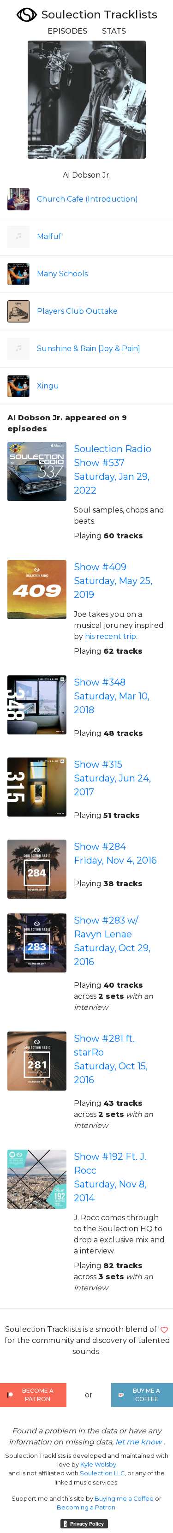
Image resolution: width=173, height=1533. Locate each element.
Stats (114, 31)
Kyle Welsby (98, 1464)
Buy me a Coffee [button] (146, 1394)
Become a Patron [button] (38, 1394)
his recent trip (110, 636)
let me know (138, 1442)
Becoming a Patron (86, 1507)
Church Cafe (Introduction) (87, 199)
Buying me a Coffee (124, 1498)
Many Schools (62, 273)
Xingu (48, 386)
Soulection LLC (102, 1473)
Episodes (67, 31)
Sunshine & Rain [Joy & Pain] (88, 348)
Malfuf (49, 236)
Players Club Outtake (77, 311)
